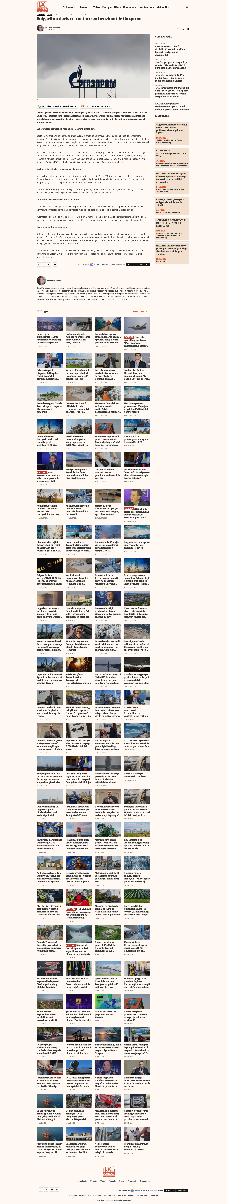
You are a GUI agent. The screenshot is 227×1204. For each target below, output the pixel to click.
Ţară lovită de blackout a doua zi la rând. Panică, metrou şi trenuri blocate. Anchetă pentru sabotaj (78, 1015)
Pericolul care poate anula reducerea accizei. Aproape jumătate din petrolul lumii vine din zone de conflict (108, 338)
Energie (107, 7)
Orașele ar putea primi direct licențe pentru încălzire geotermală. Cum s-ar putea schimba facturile (78, 844)
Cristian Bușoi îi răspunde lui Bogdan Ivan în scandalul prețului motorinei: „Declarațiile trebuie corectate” (47, 374)
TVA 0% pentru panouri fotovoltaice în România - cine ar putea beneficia (136, 743)
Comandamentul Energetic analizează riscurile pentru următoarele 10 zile (47, 440)
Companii (128, 7)
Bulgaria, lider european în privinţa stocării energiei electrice (137, 545)
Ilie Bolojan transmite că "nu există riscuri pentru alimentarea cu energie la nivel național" (137, 473)
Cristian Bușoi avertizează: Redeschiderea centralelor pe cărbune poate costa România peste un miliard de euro (137, 711)
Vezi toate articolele (138, 312)
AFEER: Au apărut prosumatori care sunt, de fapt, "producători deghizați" (136, 1015)
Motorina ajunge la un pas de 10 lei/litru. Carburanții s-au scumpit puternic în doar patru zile (137, 982)
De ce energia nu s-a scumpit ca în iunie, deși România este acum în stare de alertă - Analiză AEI (136, 579)
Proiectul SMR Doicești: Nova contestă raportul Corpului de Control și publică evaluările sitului (78, 913)
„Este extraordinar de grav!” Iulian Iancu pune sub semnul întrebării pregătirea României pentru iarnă (49, 477)
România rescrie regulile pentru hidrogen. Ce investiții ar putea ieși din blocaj (137, 877)
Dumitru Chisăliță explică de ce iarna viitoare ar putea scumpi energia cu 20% (108, 612)
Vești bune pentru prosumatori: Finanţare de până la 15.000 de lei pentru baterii (136, 407)
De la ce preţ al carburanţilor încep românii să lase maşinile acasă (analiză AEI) (49, 1049)
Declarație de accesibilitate (147, 1195)
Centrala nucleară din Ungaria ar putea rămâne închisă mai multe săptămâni (48, 811)
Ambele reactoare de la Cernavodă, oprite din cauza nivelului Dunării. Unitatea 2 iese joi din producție (49, 877)
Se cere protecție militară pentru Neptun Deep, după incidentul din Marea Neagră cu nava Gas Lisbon (49, 1115)
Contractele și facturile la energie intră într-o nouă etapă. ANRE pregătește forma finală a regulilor (136, 1115)
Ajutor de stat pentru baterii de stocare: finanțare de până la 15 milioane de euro (106, 982)
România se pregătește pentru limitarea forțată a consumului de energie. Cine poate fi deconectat (136, 678)
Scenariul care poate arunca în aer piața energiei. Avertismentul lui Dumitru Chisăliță (78, 1148)
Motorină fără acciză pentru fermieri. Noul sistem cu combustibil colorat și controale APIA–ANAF (106, 844)
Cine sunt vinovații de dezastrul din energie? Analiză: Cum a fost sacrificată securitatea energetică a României (48, 546)
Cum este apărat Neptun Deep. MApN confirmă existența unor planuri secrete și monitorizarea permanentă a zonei (137, 341)
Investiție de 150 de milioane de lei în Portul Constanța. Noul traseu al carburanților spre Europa (136, 645)
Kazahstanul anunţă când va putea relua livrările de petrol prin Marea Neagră (108, 1049)
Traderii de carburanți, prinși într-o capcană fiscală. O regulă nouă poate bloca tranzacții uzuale (78, 711)
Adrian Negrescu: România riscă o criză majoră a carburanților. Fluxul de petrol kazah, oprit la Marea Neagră (107, 1082)
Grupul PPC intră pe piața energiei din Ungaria (105, 1014)
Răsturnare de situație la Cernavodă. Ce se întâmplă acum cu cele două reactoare (49, 844)
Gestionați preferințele (117, 1195)
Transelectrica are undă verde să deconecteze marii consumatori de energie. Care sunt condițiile (107, 645)
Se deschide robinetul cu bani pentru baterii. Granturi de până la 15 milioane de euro (77, 374)
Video (96, 7)
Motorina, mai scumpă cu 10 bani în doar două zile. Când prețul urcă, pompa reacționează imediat (107, 1115)
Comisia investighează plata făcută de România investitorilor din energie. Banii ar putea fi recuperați (78, 877)
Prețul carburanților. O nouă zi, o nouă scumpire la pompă (136, 1146)
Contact (131, 1195)
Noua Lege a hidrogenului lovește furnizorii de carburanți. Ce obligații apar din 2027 (49, 338)
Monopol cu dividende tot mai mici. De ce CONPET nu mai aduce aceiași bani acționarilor (107, 910)
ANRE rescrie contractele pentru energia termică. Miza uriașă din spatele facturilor (106, 1148)
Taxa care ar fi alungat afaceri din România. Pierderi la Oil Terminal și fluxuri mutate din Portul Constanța (136, 612)
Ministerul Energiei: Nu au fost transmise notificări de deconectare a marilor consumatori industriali (107, 407)
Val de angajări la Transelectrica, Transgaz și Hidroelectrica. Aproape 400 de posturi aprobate (79, 678)
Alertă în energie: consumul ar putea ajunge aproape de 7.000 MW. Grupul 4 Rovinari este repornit (77, 440)
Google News (100, 264)
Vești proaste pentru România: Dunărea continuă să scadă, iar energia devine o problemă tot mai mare (78, 473)
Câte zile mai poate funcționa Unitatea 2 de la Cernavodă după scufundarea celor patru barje (78, 612)
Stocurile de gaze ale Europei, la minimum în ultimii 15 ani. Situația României (78, 645)
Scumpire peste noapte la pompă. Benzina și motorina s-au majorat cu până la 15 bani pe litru (49, 1082)
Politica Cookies (99, 1195)
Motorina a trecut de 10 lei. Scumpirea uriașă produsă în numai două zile (107, 877)
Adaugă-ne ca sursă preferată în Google (59, 106)
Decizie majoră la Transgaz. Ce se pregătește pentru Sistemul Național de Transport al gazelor (76, 1115)
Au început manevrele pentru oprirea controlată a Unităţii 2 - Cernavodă (77, 510)
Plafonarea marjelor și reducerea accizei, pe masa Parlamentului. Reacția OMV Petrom (77, 811)
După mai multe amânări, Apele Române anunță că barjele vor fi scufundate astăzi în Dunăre (49, 678)
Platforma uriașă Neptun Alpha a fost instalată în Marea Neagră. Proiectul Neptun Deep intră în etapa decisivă (49, 1148)
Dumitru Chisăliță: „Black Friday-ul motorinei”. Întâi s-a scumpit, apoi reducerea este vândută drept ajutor (50, 744)
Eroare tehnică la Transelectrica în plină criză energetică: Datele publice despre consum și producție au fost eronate (78, 546)
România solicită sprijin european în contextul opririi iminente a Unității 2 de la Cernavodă (107, 546)
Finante (84, 7)
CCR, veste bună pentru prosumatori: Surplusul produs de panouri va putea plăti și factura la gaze (78, 1082)
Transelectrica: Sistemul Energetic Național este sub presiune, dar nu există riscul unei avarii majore (107, 711)
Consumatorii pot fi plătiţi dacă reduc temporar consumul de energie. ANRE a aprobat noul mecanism (78, 407)
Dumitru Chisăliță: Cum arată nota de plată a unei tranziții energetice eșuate (49, 711)
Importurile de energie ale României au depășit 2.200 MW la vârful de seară (78, 744)
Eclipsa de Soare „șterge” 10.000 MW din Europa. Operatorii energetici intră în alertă (49, 579)
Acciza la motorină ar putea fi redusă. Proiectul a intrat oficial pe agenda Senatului (78, 982)
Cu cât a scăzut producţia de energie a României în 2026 (136, 439)
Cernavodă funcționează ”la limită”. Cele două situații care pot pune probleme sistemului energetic (108, 678)
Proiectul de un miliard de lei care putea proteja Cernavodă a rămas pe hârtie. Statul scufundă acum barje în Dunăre (49, 645)
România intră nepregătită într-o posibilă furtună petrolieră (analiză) (47, 1015)
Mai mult (162, 7)
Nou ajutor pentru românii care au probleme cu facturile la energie (107, 473)
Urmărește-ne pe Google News (98, 106)
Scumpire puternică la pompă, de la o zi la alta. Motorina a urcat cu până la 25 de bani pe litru (137, 811)
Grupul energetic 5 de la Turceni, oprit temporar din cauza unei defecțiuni (49, 407)
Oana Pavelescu (53, 27)
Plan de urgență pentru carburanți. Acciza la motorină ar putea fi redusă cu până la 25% (49, 910)
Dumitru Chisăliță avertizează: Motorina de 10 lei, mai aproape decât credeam (137, 1082)
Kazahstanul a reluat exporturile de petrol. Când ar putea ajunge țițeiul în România (48, 982)
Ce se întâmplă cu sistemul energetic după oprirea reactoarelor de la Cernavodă (136, 844)
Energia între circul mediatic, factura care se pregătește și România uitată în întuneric (106, 374)
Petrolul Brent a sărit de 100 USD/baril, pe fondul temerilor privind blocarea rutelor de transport (78, 1049)
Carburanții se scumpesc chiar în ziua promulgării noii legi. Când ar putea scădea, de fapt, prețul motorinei (107, 744)
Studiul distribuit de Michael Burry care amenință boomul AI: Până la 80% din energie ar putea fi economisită (136, 374)
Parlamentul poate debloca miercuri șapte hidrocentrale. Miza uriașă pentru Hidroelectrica (78, 338)
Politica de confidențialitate (80, 1195)
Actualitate (69, 7)
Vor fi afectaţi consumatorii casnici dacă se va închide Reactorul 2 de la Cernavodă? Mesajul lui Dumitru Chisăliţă (78, 579)
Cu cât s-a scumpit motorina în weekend (135, 775)
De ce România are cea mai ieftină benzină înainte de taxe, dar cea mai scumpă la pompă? (107, 811)
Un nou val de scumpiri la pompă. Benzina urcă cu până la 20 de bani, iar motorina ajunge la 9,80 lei (137, 1049)
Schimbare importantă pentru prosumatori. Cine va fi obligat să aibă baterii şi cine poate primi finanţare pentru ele (107, 440)
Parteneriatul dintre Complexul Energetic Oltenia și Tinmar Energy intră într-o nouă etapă (137, 910)
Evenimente (146, 7)
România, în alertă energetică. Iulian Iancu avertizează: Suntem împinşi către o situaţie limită (136, 513)
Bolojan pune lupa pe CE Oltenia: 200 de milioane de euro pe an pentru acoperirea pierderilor (49, 778)
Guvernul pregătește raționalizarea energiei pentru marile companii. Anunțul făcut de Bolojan (78, 778)
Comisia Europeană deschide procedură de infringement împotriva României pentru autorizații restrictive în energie (49, 946)
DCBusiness (41, 15)
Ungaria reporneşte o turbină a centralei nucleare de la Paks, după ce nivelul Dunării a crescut (49, 612)
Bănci (117, 7)
